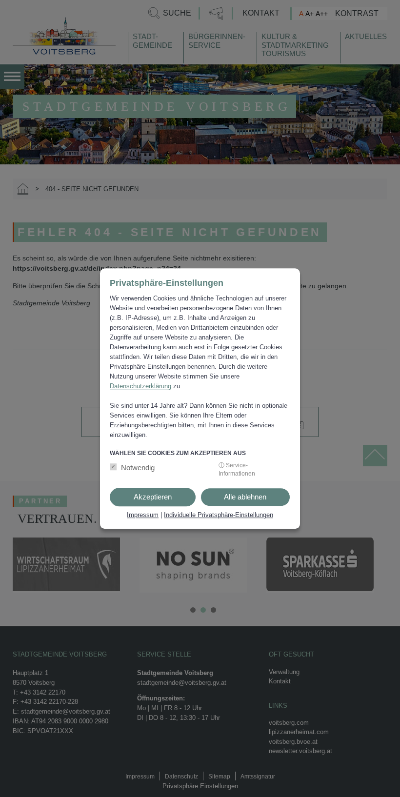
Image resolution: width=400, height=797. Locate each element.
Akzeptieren (153, 497)
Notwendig (138, 467)
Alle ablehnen (245, 497)
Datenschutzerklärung (140, 386)
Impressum (143, 514)
